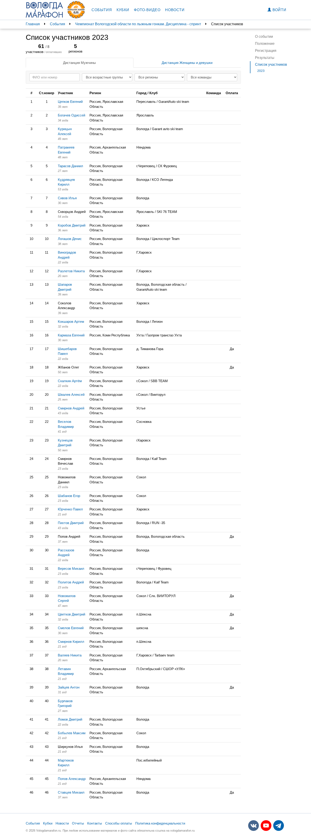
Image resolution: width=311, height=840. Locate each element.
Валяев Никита (70, 655)
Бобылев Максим (71, 733)
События (102, 10)
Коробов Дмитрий (71, 225)
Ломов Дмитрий (70, 719)
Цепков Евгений (70, 101)
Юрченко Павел (70, 509)
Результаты (264, 58)
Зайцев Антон (68, 687)
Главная (33, 24)
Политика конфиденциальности (160, 823)
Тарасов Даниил (70, 166)
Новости (175, 10)
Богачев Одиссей (71, 115)
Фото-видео (147, 10)
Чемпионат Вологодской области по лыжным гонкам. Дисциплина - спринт (138, 24)
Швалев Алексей (71, 394)
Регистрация (265, 51)
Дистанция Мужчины (79, 63)
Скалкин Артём (70, 381)
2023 (261, 71)
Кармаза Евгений (71, 335)
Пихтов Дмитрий (71, 523)
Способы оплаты (118, 823)
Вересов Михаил (71, 568)
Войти (278, 10)
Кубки (123, 10)
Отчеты (78, 823)
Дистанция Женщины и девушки (187, 63)
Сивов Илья (67, 198)
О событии (264, 36)
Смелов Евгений (71, 628)
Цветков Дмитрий (71, 614)
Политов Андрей (71, 582)
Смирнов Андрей (71, 408)
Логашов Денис (70, 239)
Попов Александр (72, 779)
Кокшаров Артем (71, 321)
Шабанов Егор (69, 496)
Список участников (271, 64)
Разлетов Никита (71, 271)
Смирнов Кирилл (71, 641)
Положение (265, 43)
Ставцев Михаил (71, 792)
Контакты (94, 823)
